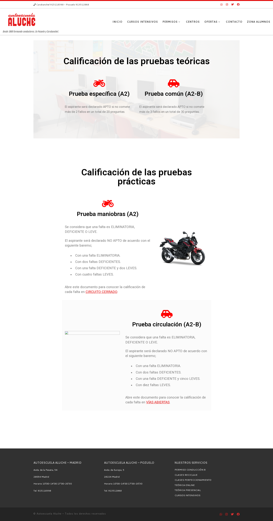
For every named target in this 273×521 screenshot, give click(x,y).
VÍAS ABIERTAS (158, 402)
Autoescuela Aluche (49, 513)
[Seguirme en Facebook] (238, 5)
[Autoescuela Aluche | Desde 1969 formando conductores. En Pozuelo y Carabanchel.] (22, 19)
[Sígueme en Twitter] (232, 5)
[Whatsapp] (221, 5)
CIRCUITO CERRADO (101, 292)
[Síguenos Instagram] (227, 5)
